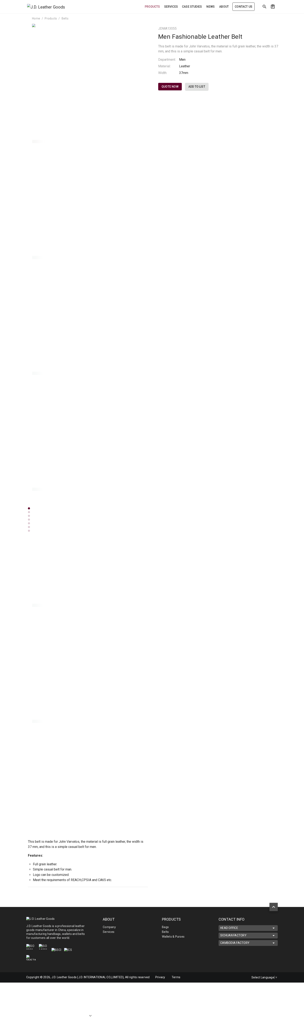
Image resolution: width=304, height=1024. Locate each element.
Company (109, 927)
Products (51, 18)
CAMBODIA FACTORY (234, 942)
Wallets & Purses (173, 936)
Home (36, 18)
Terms (176, 977)
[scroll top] (273, 907)
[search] (264, 6)
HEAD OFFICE (229, 928)
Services (108, 931)
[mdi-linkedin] (224, 977)
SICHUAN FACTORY (233, 935)
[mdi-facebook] (233, 977)
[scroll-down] (90, 1017)
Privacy (160, 977)
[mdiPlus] (280, 15)
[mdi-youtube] (242, 977)
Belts (65, 18)
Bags (165, 927)
